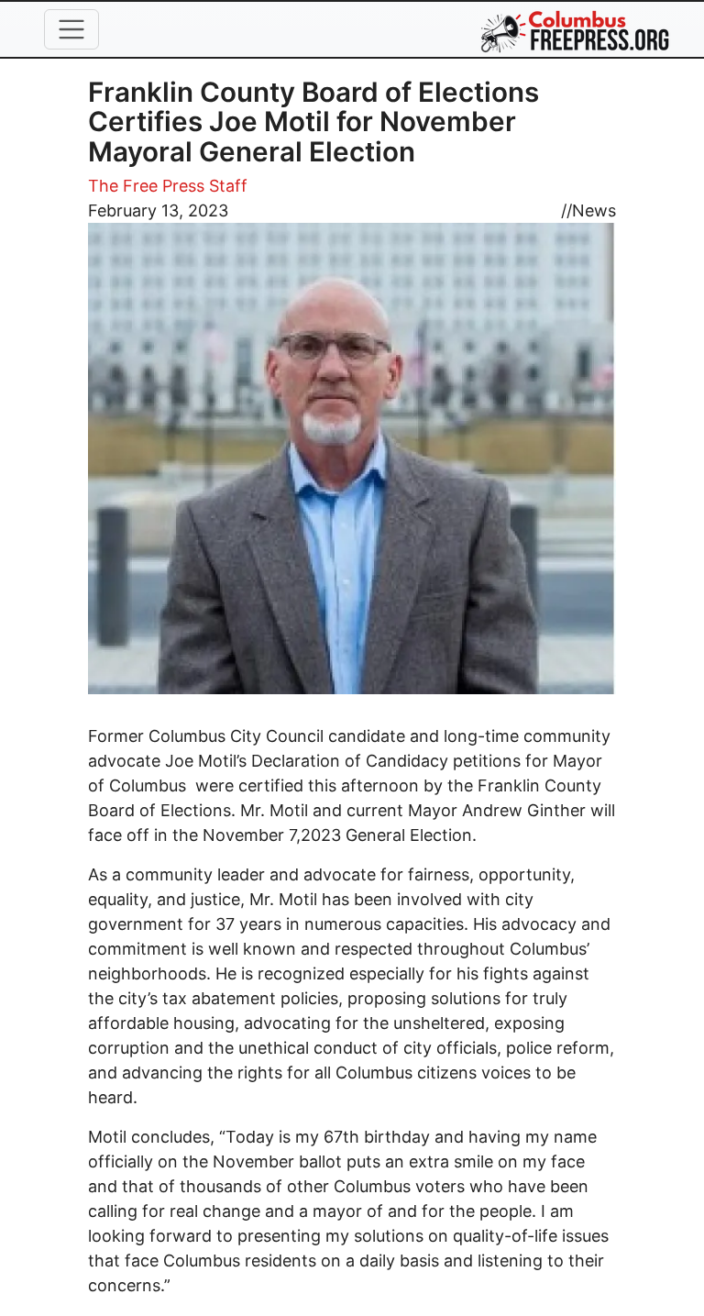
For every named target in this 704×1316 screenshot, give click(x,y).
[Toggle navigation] (71, 29)
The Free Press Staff (168, 185)
